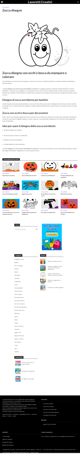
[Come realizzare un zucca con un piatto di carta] (10, 203)
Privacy (9, 416)
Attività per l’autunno (8, 175)
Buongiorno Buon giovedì (27, 371)
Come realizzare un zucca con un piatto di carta (10, 213)
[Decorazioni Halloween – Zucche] (69, 203)
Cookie (14, 416)
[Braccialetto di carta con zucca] (49, 185)
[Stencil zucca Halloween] (49, 166)
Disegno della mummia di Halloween (29, 213)
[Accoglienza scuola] (52, 237)
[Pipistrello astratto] (69, 185)
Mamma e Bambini (7, 439)
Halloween (5, 7)
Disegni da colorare (7, 442)
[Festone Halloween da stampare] (69, 166)
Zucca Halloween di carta (29, 175)
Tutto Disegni (6, 436)
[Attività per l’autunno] (10, 166)
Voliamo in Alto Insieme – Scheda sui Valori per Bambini (55, 274)
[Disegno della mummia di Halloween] (30, 203)
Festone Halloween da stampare (67, 176)
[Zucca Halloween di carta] (30, 166)
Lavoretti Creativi (40, 2)
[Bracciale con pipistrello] (49, 203)
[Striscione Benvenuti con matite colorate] (18, 363)
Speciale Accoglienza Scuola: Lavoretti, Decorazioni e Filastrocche (55, 268)
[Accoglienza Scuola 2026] (18, 379)
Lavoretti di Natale (48, 403)
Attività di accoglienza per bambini (54, 281)
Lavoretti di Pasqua (48, 406)
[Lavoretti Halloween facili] (10, 185)
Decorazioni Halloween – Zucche (68, 213)
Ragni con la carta (27, 194)
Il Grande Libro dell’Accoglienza (55, 287)
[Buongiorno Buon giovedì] (18, 371)
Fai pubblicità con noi (24, 414)
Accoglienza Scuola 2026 (27, 379)
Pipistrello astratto (66, 194)
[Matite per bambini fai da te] (43, 261)
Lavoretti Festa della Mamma (51, 412)
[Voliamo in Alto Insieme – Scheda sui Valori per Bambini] (43, 274)
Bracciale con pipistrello (48, 212)
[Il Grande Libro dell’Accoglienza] (43, 287)
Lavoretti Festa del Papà (49, 409)
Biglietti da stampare (8, 445)
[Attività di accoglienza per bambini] (43, 281)
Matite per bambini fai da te (55, 261)
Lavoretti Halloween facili (9, 194)
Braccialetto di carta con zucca (48, 194)
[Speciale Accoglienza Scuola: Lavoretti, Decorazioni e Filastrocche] (43, 268)
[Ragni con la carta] (30, 185)
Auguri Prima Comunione (49, 424)
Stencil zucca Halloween (48, 175)
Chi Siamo (15, 414)
